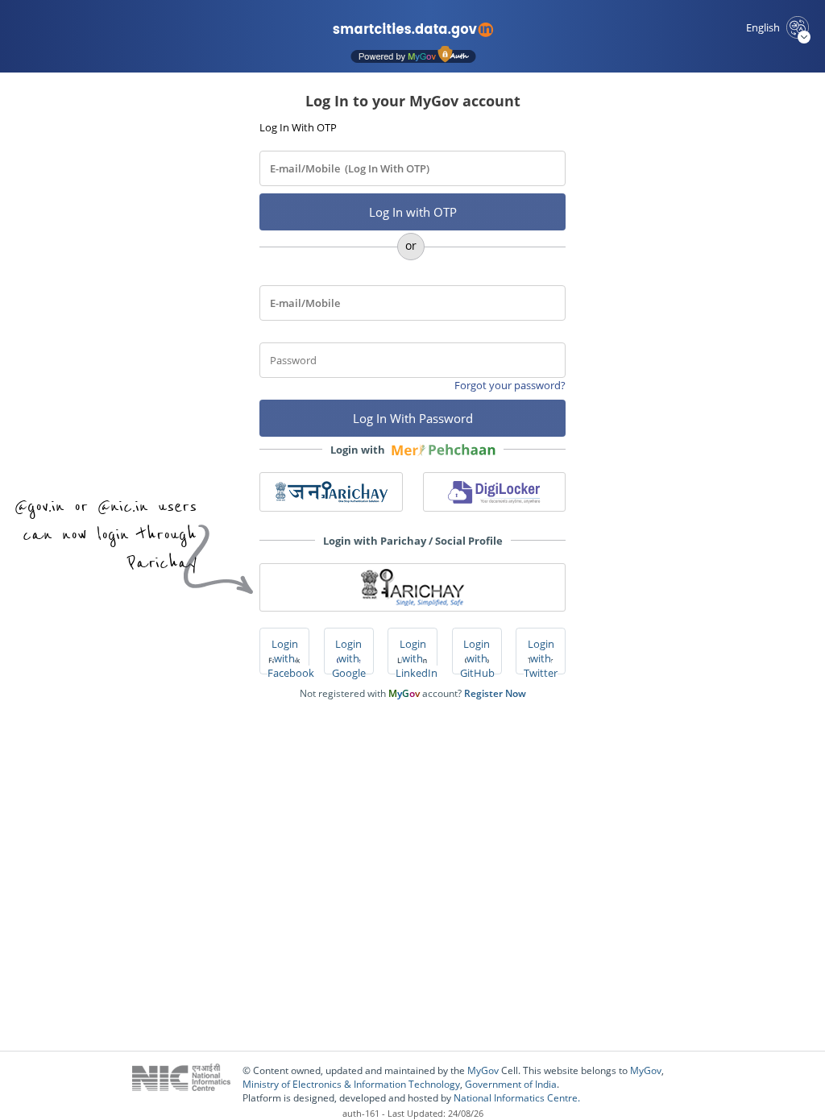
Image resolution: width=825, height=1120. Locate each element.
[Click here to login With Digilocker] (494, 492)
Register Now (495, 693)
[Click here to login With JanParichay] (331, 492)
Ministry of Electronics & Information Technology (351, 1084)
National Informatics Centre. (517, 1098)
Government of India (511, 1084)
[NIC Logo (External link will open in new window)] (187, 1084)
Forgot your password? (510, 385)
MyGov (483, 1070)
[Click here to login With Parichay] (412, 587)
